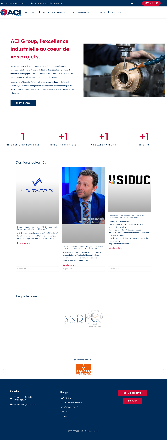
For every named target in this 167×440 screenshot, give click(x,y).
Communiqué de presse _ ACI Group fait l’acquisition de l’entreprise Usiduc (127, 217)
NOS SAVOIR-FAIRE (80, 12)
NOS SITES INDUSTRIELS (54, 12)
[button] (3, 369)
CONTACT (116, 12)
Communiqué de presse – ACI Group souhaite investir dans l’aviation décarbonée (37, 228)
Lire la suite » (23, 243)
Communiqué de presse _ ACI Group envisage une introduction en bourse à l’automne (83, 247)
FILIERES (101, 12)
